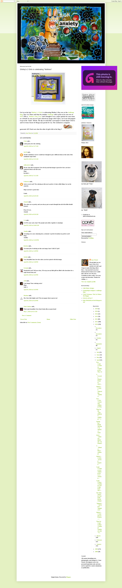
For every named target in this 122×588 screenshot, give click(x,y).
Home (48, 319)
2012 (96, 319)
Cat (25, 220)
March (98, 536)
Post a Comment (26, 315)
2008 (96, 551)
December (99, 328)
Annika (26, 231)
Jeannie (26, 202)
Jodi (25, 280)
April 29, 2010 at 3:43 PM (31, 275)
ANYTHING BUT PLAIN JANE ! (55, 8)
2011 (96, 321)
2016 (96, 311)
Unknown (26, 181)
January (99, 544)
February (99, 540)
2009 (96, 549)
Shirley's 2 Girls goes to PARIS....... (99, 515)
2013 (96, 316)
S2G (21, 116)
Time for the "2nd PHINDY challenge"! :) (99, 414)
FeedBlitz (91, 238)
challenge (51, 114)
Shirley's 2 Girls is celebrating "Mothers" (99, 391)
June (98, 355)
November (99, 334)
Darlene (26, 246)
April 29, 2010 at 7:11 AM (31, 175)
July (98, 352)
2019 (96, 308)
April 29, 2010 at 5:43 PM (31, 289)
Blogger (68, 577)
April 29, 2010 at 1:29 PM (31, 251)
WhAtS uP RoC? (88, 298)
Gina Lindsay (27, 306)
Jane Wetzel (94, 260)
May (98, 357)
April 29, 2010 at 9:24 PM (31, 300)
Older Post (73, 319)
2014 (96, 314)
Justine (26, 257)
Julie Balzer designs (88, 288)
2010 (96, 324)
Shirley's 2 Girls (37, 112)
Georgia (26, 268)
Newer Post (23, 319)
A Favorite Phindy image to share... (99, 379)
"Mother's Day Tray (34, 116)
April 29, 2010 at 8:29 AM (31, 196)
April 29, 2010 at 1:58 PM (31, 262)
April (98, 360)
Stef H (25, 152)
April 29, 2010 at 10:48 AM (31, 225)
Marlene (26, 295)
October (99, 338)
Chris (25, 141)
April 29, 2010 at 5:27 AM (31, 146)
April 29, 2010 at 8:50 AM (31, 214)
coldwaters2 (27, 165)
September (99, 344)
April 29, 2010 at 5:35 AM (31, 159)
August (99, 348)
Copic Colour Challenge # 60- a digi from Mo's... (99, 485)
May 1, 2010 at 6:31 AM (30, 311)
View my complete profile (88, 281)
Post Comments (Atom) (34, 322)
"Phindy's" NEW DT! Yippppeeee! (99, 507)
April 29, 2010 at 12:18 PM (31, 240)
